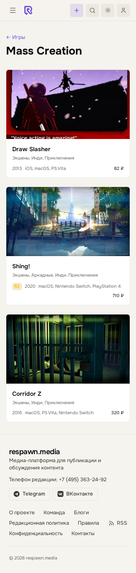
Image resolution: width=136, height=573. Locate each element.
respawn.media (34, 451)
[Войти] (123, 10)
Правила (88, 523)
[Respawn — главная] (28, 10)
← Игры (15, 37)
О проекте (22, 512)
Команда (54, 512)
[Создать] (76, 10)
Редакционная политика (39, 523)
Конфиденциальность (36, 533)
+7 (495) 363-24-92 (82, 479)
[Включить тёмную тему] (107, 10)
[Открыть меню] (12, 10)
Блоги (81, 512)
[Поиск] (92, 10)
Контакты (83, 533)
